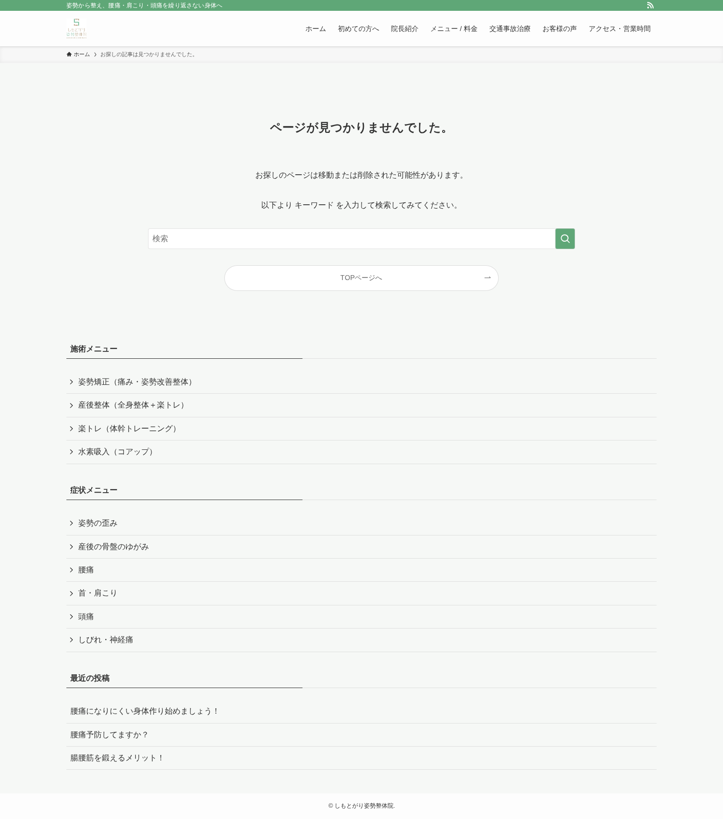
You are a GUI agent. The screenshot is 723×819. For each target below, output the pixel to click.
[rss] (650, 5)
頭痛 (86, 616)
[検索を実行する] (565, 238)
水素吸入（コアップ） (117, 451)
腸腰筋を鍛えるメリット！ (117, 758)
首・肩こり (98, 593)
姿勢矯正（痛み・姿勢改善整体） (137, 382)
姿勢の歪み (98, 523)
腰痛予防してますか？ (109, 734)
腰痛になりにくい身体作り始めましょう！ (145, 711)
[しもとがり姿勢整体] (76, 28)
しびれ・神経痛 (105, 639)
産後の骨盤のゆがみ (113, 546)
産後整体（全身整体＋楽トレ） (133, 405)
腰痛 (86, 570)
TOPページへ (361, 278)
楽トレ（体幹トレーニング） (129, 428)
